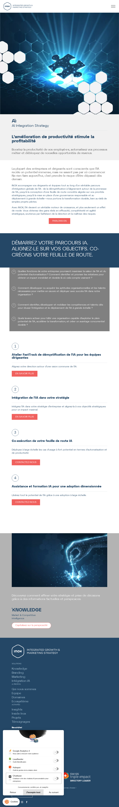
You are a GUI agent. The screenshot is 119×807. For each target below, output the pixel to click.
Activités (16, 705)
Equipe (16, 693)
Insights (17, 709)
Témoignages (21, 721)
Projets (16, 717)
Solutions (16, 664)
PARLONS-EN (59, 221)
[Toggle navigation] (114, 6)
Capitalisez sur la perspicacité (31, 625)
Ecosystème (20, 701)
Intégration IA (21, 681)
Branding (18, 672)
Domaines (18, 697)
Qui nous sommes (24, 689)
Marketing (18, 677)
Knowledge (19, 668)
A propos (16, 684)
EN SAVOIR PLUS (24, 374)
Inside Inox (19, 713)
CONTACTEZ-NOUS (25, 462)
